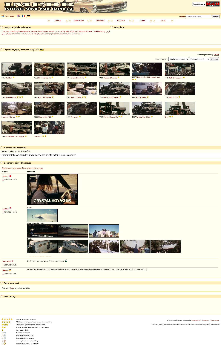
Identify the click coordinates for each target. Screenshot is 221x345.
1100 (43, 97)
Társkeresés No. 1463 (28, 34)
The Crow (5, 32)
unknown (37, 136)
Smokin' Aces (36, 32)
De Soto (172, 78)
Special (48, 97)
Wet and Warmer (85, 32)
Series (78, 97)
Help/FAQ (121, 20)
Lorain (4, 117)
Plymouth (74, 117)
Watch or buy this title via (11, 151)
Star (144, 117)
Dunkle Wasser (13, 34)
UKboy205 (7, 261)
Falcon (175, 97)
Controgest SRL (196, 320)
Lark (16, 136)
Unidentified (79, 20)
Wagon (21, 136)
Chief (148, 117)
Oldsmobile (42, 117)
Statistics (100, 20)
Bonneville (114, 117)
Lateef (216, 55)
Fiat (39, 97)
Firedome (178, 78)
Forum (142, 20)
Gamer (5, 270)
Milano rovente (48, 32)
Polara (13, 97)
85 (50, 117)
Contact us (205, 320)
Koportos (55, 34)
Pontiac (106, 117)
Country (110, 97)
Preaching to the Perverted (20, 32)
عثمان (57, 32)
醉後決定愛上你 (72, 32)
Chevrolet (41, 78)
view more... (76, 34)
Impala (81, 78)
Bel (47, 78)
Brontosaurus (65, 34)
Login (182, 16)
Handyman (155, 77)
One (145, 77)
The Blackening (99, 32)
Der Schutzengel (44, 34)
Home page (9, 16)
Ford (72, 97)
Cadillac (9, 78)
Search (58, 20)
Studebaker (10, 136)
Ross (167, 117)
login (12, 288)
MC (8, 117)
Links (163, 20)
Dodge (8, 97)
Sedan (116, 97)
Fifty (148, 77)
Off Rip (62, 32)
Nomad (114, 78)
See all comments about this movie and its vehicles (22, 168)
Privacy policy (215, 320)
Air (50, 78)
